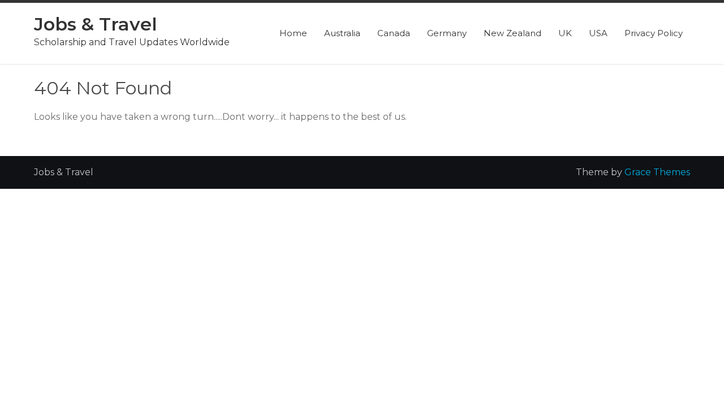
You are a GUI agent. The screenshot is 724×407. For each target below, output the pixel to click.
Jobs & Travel (95, 24)
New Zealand (512, 33)
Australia (342, 33)
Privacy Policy (653, 33)
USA (598, 33)
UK (565, 33)
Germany (447, 33)
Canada (393, 33)
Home (293, 33)
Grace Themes (657, 172)
